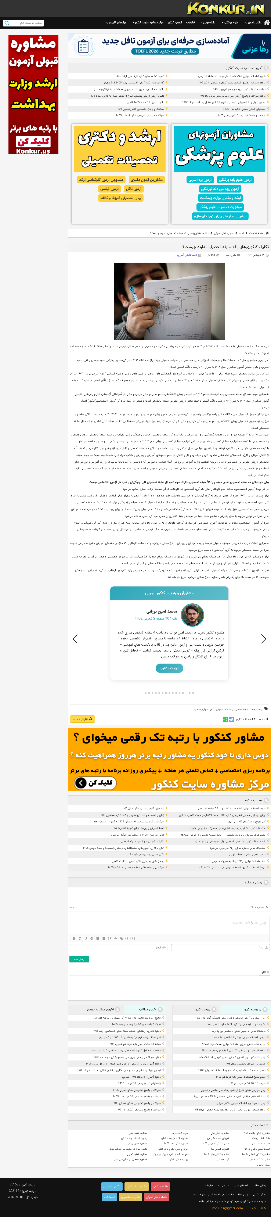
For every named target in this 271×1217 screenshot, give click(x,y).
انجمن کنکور (175, 22)
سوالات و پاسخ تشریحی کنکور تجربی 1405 (140, 109)
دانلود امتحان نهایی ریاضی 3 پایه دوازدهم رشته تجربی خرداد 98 (230, 1109)
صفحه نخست (256, 233)
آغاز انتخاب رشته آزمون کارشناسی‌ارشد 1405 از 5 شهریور (133, 82)
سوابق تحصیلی (200, 709)
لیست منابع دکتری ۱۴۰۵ (257, 1149)
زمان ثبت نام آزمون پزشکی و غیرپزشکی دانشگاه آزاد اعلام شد (230, 1018)
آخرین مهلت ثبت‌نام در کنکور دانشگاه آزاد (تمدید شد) (235, 1024)
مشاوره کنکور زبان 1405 (216, 1154)
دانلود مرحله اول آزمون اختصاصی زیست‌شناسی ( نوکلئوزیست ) (129, 89)
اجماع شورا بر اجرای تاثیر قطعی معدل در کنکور (138, 861)
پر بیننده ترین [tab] (253, 1009)
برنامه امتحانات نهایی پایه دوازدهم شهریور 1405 (239, 89)
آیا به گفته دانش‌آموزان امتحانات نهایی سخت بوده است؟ (233, 1044)
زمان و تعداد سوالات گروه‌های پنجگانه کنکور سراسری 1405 (131, 815)
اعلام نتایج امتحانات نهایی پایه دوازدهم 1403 (240, 1077)
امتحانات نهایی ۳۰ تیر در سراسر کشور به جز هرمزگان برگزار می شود (228, 828)
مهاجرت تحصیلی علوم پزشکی (220, 207)
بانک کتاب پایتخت (260, 1138)
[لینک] (121, 938)
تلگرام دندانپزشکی (137, 1186)
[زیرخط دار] (86, 938)
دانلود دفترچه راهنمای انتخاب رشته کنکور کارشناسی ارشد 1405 (231, 82)
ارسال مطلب (259, 1185)
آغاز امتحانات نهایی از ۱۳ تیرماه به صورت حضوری (238, 861)
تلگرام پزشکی (160, 1186)
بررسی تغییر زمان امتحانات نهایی (247, 854)
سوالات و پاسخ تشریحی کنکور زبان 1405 (138, 1109)
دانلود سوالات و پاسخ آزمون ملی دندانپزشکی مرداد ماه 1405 (231, 96)
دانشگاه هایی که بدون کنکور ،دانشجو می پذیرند (238, 1031)
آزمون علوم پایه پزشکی (235, 180)
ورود (72, 907)
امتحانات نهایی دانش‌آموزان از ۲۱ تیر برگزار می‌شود (237, 848)
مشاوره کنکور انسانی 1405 (256, 1154)
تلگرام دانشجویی (130, 1197)
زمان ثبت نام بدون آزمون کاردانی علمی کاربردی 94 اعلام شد (232, 1057)
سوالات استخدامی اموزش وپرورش (170, 1154)
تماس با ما (223, 1185)
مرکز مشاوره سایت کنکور (149, 22)
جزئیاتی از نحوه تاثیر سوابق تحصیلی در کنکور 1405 (136, 867)
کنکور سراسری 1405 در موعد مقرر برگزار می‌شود (137, 835)
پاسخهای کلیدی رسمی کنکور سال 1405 (244, 109)
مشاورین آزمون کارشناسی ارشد (101, 180)
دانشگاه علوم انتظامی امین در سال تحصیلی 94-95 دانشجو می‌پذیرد (227, 1096)
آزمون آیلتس (109, 189)
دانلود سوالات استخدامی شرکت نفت (128, 1149)
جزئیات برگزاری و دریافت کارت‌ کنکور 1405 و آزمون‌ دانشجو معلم (129, 821)
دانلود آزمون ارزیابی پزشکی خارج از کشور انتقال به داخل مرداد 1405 (126, 96)
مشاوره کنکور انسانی (259, 1159)
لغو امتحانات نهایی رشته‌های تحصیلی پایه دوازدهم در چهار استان (230, 841)
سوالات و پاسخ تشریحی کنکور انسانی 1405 (140, 115)
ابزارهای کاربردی (116, 22)
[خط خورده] (92, 938)
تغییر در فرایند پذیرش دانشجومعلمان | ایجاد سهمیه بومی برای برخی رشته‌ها (223, 835)
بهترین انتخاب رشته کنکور (134, 1138)
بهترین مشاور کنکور (178, 1159)
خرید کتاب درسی (179, 1133)
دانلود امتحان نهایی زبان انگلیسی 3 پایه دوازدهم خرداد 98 (233, 1050)
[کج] (80, 938)
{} (126, 938)
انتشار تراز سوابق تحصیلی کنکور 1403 (244, 1064)
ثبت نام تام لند (221, 1159)
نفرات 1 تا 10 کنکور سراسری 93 (247, 1083)
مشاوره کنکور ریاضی (137, 1144)
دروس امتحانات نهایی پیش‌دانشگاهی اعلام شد (239, 1037)
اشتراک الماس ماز (261, 1144)
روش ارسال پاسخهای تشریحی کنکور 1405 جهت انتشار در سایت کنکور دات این (222, 815)
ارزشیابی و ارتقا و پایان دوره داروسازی (220, 216)
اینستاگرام (109, 1197)
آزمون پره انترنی (200, 180)
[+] (132, 938)
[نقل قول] (109, 938)
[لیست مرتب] (98, 938)
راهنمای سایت (241, 1185)
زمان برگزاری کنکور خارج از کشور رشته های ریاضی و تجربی (233, 1090)
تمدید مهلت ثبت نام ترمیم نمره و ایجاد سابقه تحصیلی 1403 (231, 1070)
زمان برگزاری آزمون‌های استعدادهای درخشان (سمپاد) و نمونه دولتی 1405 (123, 848)
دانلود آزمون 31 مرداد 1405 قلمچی (145, 102)
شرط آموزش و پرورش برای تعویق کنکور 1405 (139, 828)
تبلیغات (190, 22)
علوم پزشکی (231, 22)
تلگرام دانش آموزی (156, 1197)
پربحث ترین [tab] (203, 1009)
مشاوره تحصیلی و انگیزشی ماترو (130, 1159)
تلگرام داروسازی (111, 1186)
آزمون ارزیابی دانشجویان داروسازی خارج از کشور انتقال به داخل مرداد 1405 (223, 102)
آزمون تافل (134, 189)
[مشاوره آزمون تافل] (169, 46)
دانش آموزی (253, 22)
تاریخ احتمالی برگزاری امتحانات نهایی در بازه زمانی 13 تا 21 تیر (230, 867)
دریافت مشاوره (169, 656)
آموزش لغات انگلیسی (218, 1138)
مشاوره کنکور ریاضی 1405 (256, 1133)
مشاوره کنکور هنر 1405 (176, 1144)
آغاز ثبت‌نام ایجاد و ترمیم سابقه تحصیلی (142, 841)
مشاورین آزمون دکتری (147, 180)
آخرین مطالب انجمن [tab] (101, 1009)
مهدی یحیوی (263, 1165)
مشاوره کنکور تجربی (137, 1154)
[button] (75, 639)
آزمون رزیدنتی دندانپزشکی (220, 189)
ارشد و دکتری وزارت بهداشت (220, 198)
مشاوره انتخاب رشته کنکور (174, 1138)
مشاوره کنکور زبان (219, 1133)
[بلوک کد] (115, 938)
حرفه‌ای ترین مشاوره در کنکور (173, 1149)
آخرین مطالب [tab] (148, 1009)
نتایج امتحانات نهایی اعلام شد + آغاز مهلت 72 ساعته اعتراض (231, 76)
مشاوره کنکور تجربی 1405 (215, 1144)
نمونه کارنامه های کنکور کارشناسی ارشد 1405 (139, 76)
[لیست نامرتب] (103, 938)
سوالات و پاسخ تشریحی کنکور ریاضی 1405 (241, 115)
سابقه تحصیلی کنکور (220, 709)
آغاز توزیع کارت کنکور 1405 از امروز (246, 821)
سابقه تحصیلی (241, 709)
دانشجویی (209, 22)
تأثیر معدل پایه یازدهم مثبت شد (146, 854)
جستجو (7, 23)
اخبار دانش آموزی (224, 233)
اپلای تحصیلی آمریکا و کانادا (120, 198)
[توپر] (74, 938)
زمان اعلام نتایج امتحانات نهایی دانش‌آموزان (240, 1103)
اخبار (241, 233)
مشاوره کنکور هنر (138, 1133)
